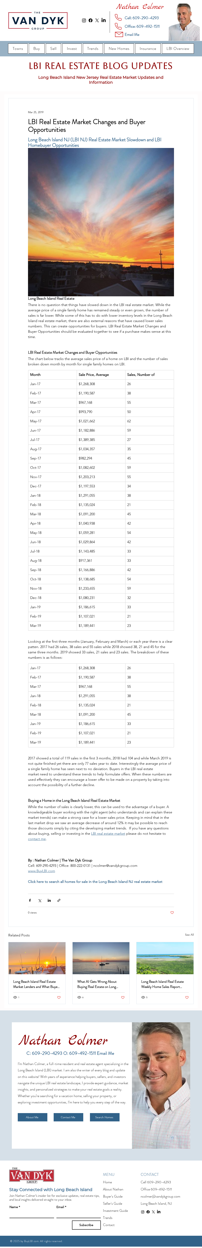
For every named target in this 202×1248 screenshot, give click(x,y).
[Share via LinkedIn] (49, 900)
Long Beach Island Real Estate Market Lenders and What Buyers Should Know (36, 984)
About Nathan (113, 1189)
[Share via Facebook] (30, 900)
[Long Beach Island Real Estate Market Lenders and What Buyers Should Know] (36, 958)
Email (61, 1207)
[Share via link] (59, 900)
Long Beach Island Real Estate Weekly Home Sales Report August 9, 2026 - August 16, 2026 (162, 984)
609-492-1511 (161, 1189)
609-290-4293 (159, 1182)
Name (14, 1207)
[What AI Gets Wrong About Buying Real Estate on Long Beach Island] (101, 958)
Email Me (105, 1053)
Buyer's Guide (113, 1196)
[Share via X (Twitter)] (39, 900)
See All (189, 934)
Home (107, 1182)
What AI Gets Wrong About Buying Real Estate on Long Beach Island (97, 984)
